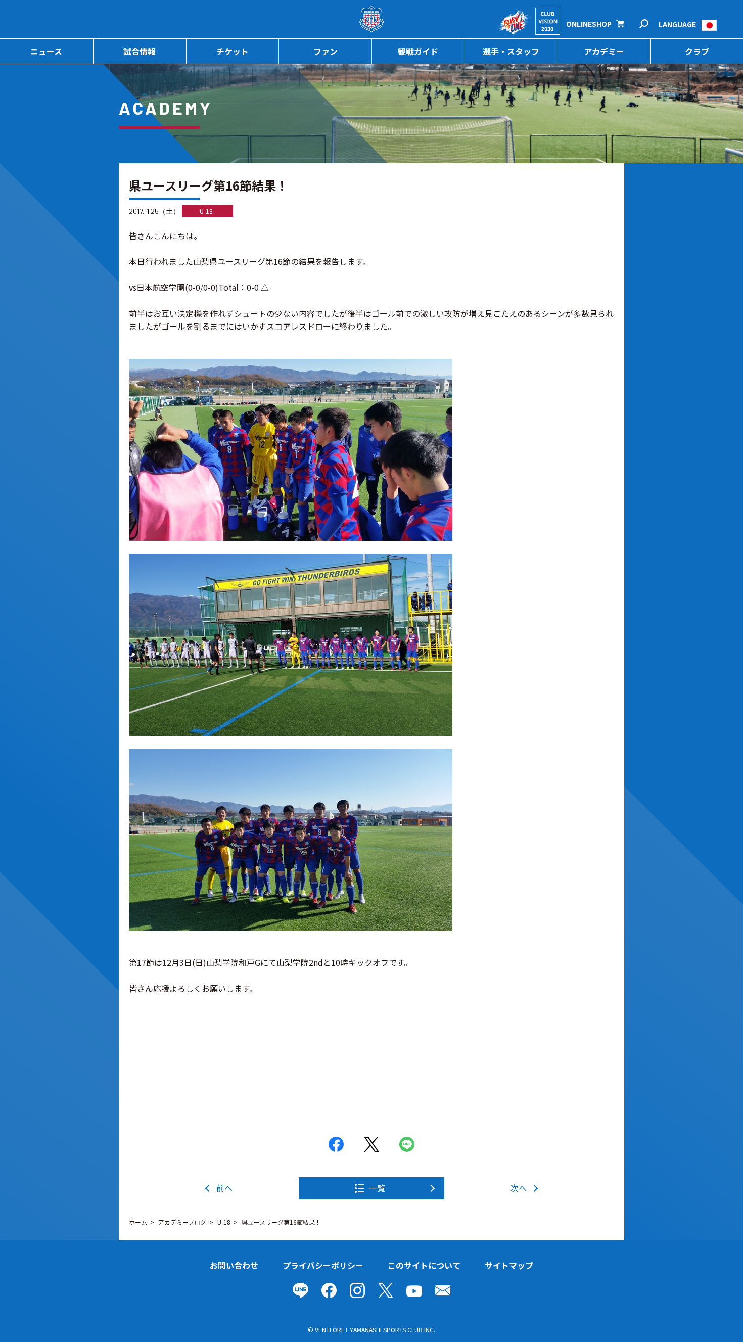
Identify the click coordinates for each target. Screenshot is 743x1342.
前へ (224, 1188)
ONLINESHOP (589, 24)
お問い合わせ (234, 1265)
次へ (518, 1188)
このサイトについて (424, 1265)
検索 (650, 24)
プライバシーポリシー (323, 1265)
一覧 (377, 1188)
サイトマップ (509, 1265)
